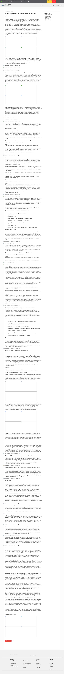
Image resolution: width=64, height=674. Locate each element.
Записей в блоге (47, 16)
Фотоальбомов (47, 17)
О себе (46, 5)
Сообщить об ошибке (26, 664)
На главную (42, 5)
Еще (28, 1)
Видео (53, 5)
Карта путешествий (59, 5)
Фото (50, 5)
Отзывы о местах (47, 19)
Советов (46, 18)
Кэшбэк (54, 1)
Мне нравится (8, 640)
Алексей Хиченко (7, 4)
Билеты (22, 1)
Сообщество (10, 1)
